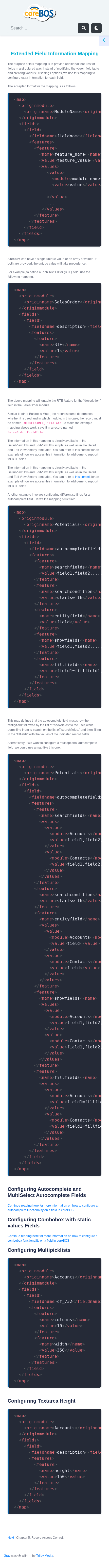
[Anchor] (4, 1189)
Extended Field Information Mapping (55, 53)
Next (11, 1537)
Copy (92, 97)
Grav (7, 1555)
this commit (82, 477)
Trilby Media (44, 1555)
